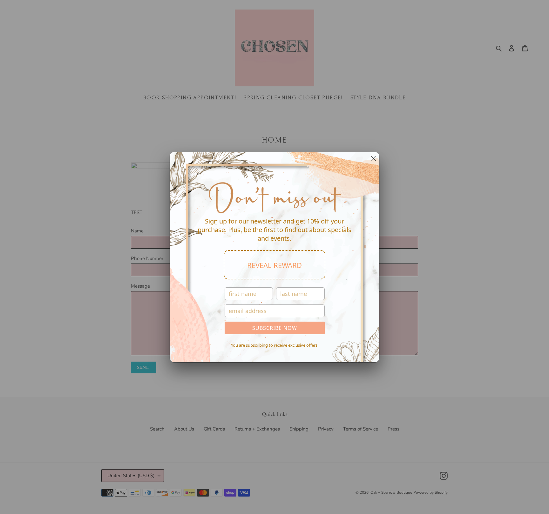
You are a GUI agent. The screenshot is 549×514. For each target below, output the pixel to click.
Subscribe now (274, 327)
